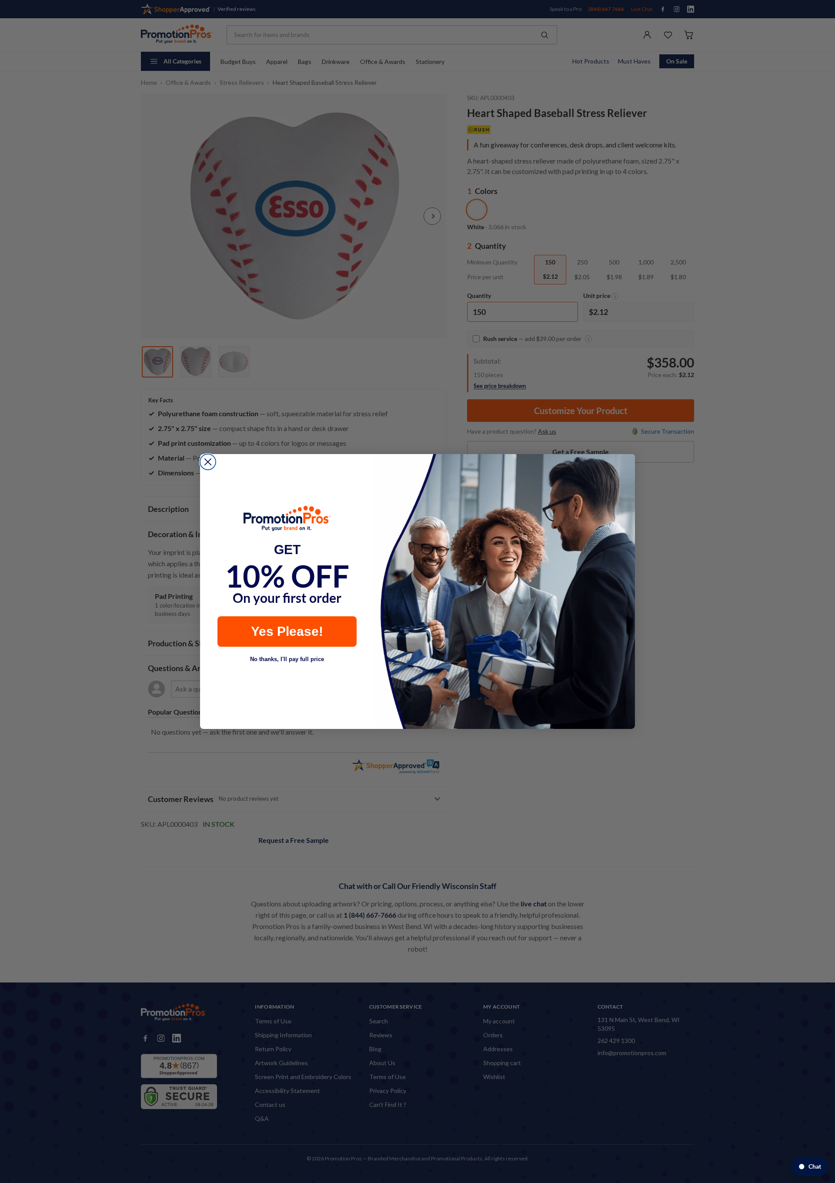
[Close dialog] (208, 462)
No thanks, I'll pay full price (287, 659)
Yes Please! (287, 631)
